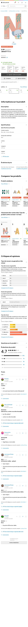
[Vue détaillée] (14, 281)
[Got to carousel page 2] (14, 42)
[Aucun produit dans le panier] (25, 2)
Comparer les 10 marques (7, 288)
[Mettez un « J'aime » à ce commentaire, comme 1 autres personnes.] (20, 379)
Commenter (6, 398)
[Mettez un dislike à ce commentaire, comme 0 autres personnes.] (26, 379)
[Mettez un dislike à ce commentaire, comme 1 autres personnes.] (26, 405)
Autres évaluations (14, 542)
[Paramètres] (15, 2)
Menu (4, 6)
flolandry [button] (6, 378)
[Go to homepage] (5, 2)
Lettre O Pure (24, 445)
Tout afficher (23, 87)
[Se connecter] (18, 2)
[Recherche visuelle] (25, 6)
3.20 (3, 50)
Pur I (22, 420)
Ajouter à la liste (22, 78)
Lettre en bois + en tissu (14, 11)
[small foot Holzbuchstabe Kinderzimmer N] (5, 196)
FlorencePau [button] (7, 432)
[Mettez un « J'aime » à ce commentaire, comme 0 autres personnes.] (20, 433)
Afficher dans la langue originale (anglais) (12, 475)
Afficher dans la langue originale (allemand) (13, 423)
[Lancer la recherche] (8, 6)
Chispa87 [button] (6, 516)
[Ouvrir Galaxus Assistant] (22, 2)
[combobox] (3, 374)
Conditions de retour (6, 168)
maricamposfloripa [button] (8, 454)
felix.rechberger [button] (8, 404)
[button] (14, 63)
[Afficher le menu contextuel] (17, 379)
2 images (14, 44)
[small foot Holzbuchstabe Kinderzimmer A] (16, 196)
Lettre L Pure (24, 528)
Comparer (8, 78)
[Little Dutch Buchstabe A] (16, 233)
